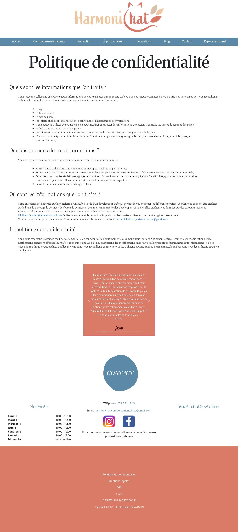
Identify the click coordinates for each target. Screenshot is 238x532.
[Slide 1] (98, 331)
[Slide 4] (116, 331)
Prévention (84, 41)
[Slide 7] (133, 331)
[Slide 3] (110, 331)
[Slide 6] (127, 331)
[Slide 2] (104, 331)
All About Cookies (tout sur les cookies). (40, 215)
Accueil (16, 41)
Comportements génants (49, 41)
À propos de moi (113, 41)
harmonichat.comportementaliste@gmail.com (141, 219)
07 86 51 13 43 (126, 403)
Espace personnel (215, 41)
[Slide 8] (139, 331)
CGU (119, 494)
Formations (144, 41)
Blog (167, 41)
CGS (119, 487)
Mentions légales (119, 481)
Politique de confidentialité (119, 474)
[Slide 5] (121, 331)
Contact (187, 41)
